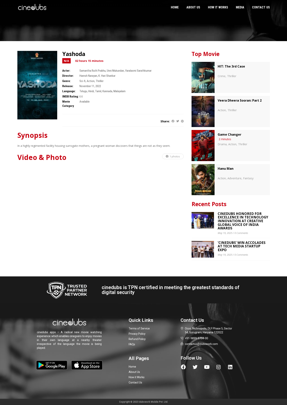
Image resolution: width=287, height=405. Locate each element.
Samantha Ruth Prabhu (92, 70)
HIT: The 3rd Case (231, 66)
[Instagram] (218, 367)
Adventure (234, 178)
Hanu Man (226, 168)
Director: (68, 76)
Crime (222, 76)
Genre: (66, 81)
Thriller (99, 81)
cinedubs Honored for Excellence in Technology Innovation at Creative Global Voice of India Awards (243, 221)
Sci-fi (82, 81)
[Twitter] (195, 367)
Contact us (261, 7)
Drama (222, 144)
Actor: (66, 70)
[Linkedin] (230, 367)
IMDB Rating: (70, 96)
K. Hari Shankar (106, 76)
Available (84, 101)
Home (175, 7)
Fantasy (248, 178)
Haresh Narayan (88, 76)
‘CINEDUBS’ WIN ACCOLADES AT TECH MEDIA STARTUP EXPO (242, 246)
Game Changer (229, 134)
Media (240, 7)
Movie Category (68, 103)
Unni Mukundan (115, 70)
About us (193, 7)
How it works (218, 7)
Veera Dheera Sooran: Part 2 (240, 100)
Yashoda (73, 54)
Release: (67, 86)
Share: (165, 121)
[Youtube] (206, 367)
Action (90, 81)
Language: (69, 91)
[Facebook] (183, 367)
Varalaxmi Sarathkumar (138, 70)
